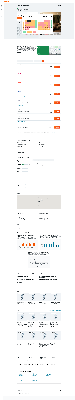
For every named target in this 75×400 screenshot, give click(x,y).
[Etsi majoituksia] (1, 6)
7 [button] (23, 23)
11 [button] (51, 23)
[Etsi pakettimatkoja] (1, 9)
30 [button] (27, 29)
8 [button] (25, 23)
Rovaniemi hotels (34, 380)
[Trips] (1, 16)
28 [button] (23, 29)
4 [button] (51, 21)
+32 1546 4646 (19, 10)
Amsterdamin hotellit (35, 374)
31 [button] (49, 29)
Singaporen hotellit (35, 373)
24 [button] (29, 27)
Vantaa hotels (34, 379)
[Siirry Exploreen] (1, 12)
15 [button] (25, 25)
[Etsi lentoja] (1, 4)
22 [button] (25, 27)
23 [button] (27, 27)
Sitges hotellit (21, 375)
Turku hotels (20, 380)
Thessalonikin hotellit (49, 374)
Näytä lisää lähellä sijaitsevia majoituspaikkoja (54, 291)
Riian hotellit (34, 375)
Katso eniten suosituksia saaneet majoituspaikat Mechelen (52, 329)
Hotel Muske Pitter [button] (20, 340)
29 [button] (25, 29)
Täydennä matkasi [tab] (29, 367)
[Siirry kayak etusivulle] (6, 1)
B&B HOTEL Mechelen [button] (31, 321)
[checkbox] (21, 186)
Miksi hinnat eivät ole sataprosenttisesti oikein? (25, 393)
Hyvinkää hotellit (21, 374)
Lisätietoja (53, 132)
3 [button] (49, 21)
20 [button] (36, 25)
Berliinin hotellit (48, 373)
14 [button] (23, 25)
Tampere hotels (21, 379)
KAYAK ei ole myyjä (20, 390)
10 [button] (29, 23)
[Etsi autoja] (1, 7)
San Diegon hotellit (48, 375)
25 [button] (51, 27)
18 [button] (51, 25)
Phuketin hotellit (48, 376)
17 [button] (49, 25)
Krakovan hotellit (21, 376)
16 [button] (27, 25)
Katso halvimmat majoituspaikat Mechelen (55, 310)
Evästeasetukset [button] (19, 135)
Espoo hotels (47, 379)
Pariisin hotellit (34, 376)
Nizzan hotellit (21, 373)
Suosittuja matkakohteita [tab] (21, 367)
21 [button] (23, 27)
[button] (1, 1)
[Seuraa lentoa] (1, 14)
